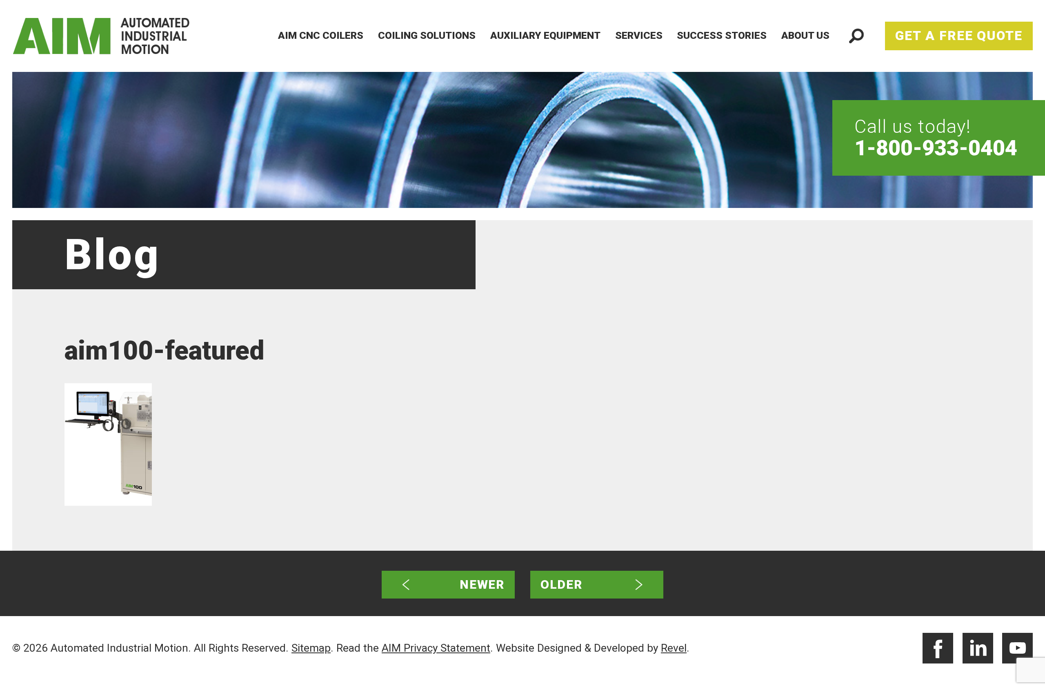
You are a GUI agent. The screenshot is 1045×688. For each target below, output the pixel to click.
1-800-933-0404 (935, 148)
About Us (805, 35)
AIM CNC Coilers (320, 35)
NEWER (482, 584)
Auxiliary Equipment (545, 35)
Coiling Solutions (427, 35)
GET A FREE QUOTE (959, 35)
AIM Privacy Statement (436, 648)
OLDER (561, 584)
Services (639, 35)
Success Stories (722, 35)
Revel (674, 648)
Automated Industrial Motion (115, 36)
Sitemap (311, 648)
